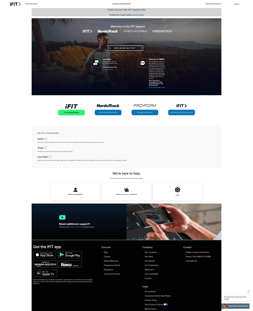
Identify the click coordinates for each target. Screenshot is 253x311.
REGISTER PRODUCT (214, 4)
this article (140, 15)
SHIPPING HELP (31, 4)
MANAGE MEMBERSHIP (121, 4)
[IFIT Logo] (15, 4)
